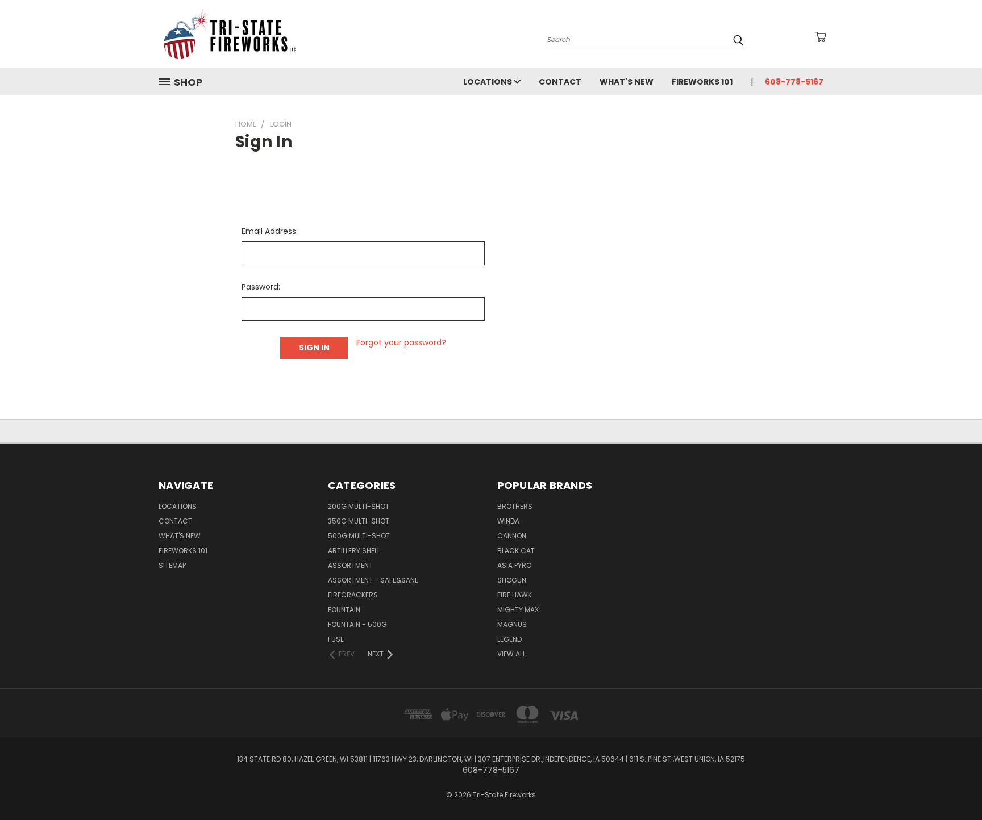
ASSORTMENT (350, 565)
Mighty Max (518, 609)
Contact (560, 81)
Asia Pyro (514, 565)
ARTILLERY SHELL (354, 550)
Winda (508, 521)
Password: (261, 286)
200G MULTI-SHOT (358, 506)
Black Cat (516, 550)
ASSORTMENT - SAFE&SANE (373, 580)
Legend (509, 639)
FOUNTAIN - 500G (357, 624)
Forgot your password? (401, 342)
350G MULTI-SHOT (358, 521)
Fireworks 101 (702, 81)
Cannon (511, 536)
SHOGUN (511, 580)
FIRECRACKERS (353, 595)
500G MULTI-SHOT (359, 536)
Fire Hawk (514, 595)
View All (511, 654)
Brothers (514, 506)
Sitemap (172, 565)
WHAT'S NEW (627, 81)
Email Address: (270, 231)
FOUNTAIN (344, 609)
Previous (952, 784)
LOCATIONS (488, 81)
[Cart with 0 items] (820, 37)
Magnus (512, 624)
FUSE (336, 639)
